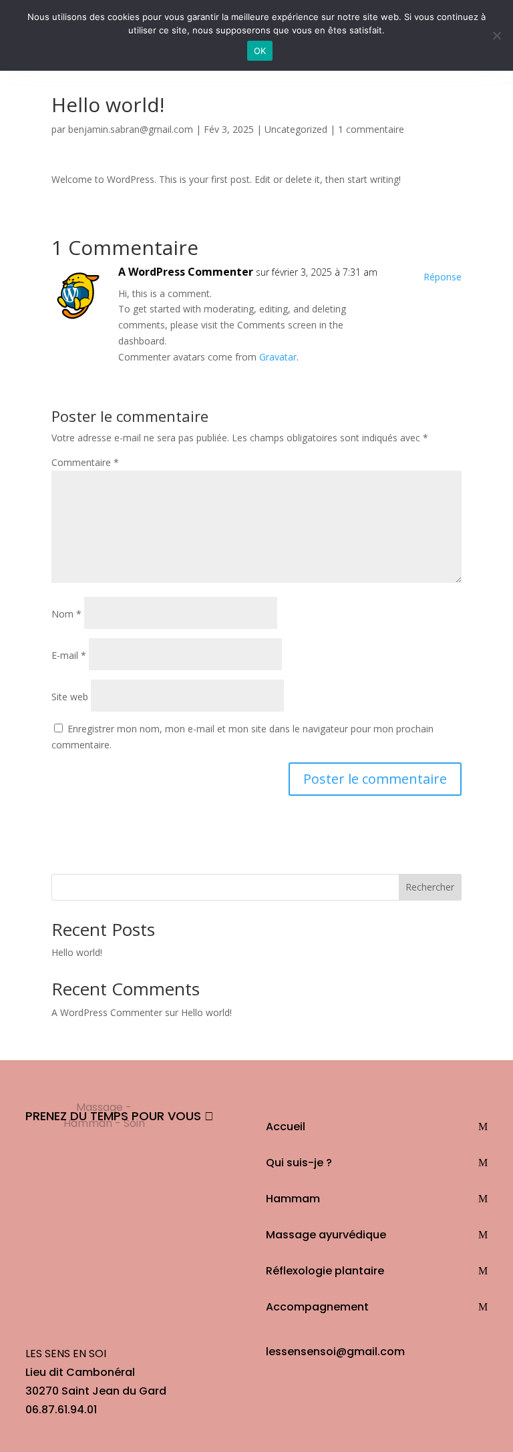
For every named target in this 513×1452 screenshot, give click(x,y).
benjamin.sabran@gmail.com (130, 129)
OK (260, 50)
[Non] (496, 35)
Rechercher (429, 887)
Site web (69, 696)
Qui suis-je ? (299, 1162)
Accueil (285, 1126)
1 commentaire (371, 129)
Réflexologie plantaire (325, 1270)
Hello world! (76, 952)
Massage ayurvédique (326, 1234)
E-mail (68, 655)
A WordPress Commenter (185, 271)
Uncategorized (296, 129)
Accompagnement (317, 1306)
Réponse (442, 276)
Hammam (293, 1198)
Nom (66, 614)
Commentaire (85, 462)
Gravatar (278, 356)
